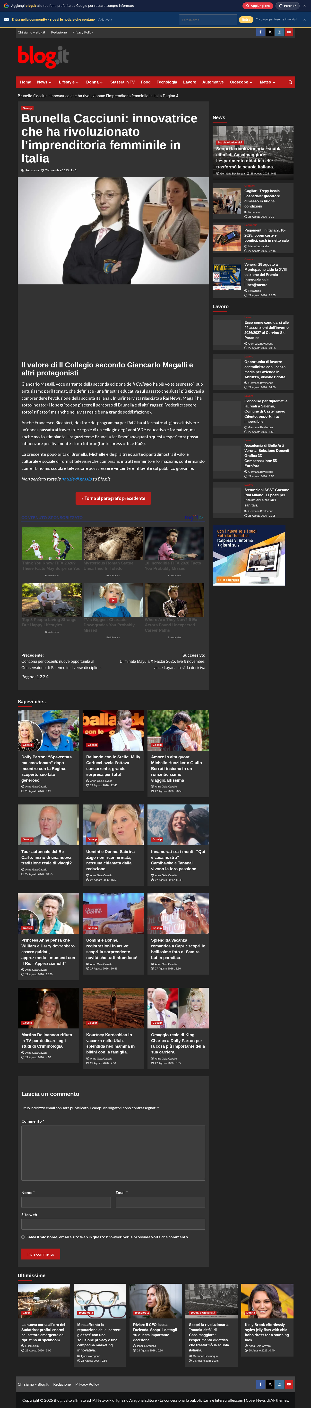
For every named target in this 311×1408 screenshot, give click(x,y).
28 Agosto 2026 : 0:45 (263, 173)
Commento (32, 1121)
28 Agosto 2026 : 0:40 (262, 1350)
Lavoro (189, 82)
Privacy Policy (82, 32)
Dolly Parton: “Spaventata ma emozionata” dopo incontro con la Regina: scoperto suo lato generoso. (46, 768)
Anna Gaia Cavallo (36, 786)
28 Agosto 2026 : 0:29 (38, 791)
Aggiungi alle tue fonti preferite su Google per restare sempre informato (72, 6)
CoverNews (256, 1400)
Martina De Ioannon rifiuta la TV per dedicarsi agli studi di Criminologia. (46, 1041)
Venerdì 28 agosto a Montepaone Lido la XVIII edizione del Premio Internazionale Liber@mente (265, 275)
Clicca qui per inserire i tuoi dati (276, 19)
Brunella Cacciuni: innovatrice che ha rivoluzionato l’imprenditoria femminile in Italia (90, 96)
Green (27, 1312)
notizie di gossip (76, 478)
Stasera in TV (122, 82)
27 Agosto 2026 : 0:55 (168, 1063)
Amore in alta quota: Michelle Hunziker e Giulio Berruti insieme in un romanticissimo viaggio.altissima (176, 768)
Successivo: (162, 661)
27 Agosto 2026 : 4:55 (38, 1057)
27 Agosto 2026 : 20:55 (262, 348)
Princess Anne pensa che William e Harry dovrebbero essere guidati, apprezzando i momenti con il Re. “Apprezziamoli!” (48, 952)
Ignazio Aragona (90, 1356)
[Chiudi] (304, 5)
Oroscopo (239, 82)
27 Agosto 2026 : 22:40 (103, 785)
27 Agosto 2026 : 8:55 (261, 432)
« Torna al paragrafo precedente (113, 498)
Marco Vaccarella (258, 246)
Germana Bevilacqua (232, 173)
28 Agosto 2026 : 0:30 (261, 216)
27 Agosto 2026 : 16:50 (103, 879)
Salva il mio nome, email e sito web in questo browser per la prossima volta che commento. (107, 1236)
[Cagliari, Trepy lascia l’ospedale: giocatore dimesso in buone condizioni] (227, 201)
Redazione (59, 32)
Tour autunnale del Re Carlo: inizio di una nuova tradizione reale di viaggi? (46, 857)
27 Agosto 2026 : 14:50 (262, 387)
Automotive (213, 82)
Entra (246, 19)
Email (122, 1192)
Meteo (265, 82)
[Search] (290, 82)
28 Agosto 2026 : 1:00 (38, 1350)
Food (146, 82)
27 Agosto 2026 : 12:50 (38, 974)
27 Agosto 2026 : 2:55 (261, 476)
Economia (250, 225)
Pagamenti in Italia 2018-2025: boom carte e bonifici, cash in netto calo (266, 235)
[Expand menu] (50, 82)
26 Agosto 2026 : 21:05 (262, 515)
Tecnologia (167, 82)
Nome (28, 1192)
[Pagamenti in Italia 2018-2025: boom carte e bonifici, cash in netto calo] (227, 238)
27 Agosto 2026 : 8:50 (168, 968)
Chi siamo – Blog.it (31, 32)
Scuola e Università (230, 142)
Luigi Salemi (32, 1345)
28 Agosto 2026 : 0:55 (94, 1360)
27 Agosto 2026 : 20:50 (168, 791)
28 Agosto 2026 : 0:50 (150, 1350)
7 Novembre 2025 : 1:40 (60, 170)
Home (25, 82)
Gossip (27, 108)
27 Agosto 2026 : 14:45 (168, 879)
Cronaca (249, 185)
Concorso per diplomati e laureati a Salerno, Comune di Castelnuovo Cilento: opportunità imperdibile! (265, 411)
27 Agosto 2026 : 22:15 (262, 250)
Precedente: (61, 661)
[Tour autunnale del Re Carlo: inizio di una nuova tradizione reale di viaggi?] (48, 824)
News (42, 82)
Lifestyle (67, 82)
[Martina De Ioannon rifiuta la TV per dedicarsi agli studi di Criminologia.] (48, 1008)
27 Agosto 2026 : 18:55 (38, 874)
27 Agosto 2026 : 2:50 (103, 1063)
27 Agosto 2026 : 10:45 (103, 968)
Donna (92, 82)
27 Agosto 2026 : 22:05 (262, 295)
